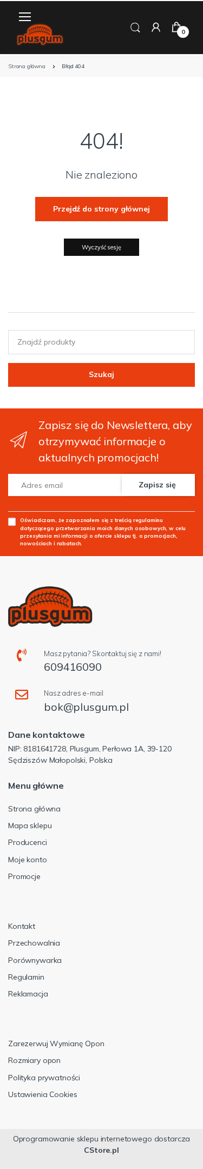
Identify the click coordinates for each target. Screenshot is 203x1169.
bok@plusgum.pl (86, 707)
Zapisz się (157, 485)
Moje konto (27, 859)
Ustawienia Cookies (42, 1094)
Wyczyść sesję (101, 247)
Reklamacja (28, 994)
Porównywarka (35, 960)
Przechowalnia (34, 943)
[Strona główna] (40, 35)
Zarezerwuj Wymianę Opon (56, 1043)
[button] (135, 26)
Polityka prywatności (44, 1077)
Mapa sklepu (29, 825)
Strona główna (34, 809)
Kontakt (21, 926)
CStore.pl (101, 1150)
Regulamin (26, 977)
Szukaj (101, 374)
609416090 (73, 666)
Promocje (24, 876)
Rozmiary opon (34, 1060)
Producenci (27, 842)
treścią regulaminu (139, 520)
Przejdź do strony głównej (101, 209)
